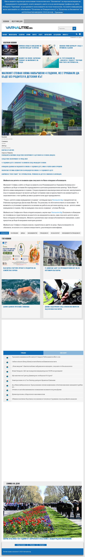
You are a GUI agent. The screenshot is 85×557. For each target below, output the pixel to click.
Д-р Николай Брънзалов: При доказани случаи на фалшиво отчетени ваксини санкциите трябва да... (47, 386)
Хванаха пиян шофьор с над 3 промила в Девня (70, 47)
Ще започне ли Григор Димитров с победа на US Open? (32, 375)
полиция (14, 233)
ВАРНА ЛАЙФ (48, 34)
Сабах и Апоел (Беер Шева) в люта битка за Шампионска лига (34, 361)
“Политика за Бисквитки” (69, 9)
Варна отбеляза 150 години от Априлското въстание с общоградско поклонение (37, 539)
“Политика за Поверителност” (43, 9)
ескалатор (55, 233)
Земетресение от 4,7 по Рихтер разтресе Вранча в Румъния (33, 380)
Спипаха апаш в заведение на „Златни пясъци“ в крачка (30, 47)
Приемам (59, 12)
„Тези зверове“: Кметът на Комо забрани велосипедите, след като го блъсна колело (42, 366)
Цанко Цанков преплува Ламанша (16, 306)
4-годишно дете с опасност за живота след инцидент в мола (24, 163)
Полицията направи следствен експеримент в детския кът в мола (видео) (28, 155)
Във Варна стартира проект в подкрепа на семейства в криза (19, 269)
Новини (6, 21)
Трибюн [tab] (23, 353)
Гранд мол (44, 233)
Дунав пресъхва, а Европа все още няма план (28, 394)
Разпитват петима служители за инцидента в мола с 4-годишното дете (27, 170)
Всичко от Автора (8, 150)
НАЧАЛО (5, 34)
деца (23, 233)
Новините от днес (76, 37)
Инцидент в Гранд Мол (71, 233)
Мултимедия (17, 21)
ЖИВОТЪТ (65, 34)
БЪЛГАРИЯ (21, 34)
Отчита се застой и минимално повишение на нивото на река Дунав (36, 389)
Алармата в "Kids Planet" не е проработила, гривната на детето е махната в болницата (31, 174)
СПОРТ (40, 34)
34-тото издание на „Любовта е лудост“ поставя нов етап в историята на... (70, 60)
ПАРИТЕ (34, 34)
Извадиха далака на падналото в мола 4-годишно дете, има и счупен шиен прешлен (32, 166)
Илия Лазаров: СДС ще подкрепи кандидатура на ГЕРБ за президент (37, 371)
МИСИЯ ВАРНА (13, 34)
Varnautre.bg (57, 200)
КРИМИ (28, 34)
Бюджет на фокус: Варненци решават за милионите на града (29, 60)
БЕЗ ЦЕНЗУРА (57, 34)
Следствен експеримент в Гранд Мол (15, 159)
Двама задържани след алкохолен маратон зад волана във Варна (62, 307)
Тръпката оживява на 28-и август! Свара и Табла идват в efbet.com (36, 357)
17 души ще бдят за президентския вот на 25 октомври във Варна (62, 269)
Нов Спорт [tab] (63, 353)
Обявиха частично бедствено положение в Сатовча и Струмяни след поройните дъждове (44, 399)
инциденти (32, 233)
